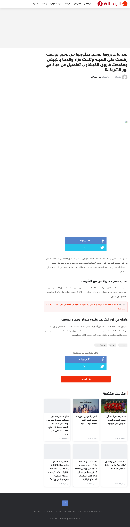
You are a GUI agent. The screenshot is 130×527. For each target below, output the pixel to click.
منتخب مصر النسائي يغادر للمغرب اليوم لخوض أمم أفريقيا (116, 420)
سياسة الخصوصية (95, 512)
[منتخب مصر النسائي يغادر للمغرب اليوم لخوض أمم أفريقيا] (114, 406)
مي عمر (112, 345)
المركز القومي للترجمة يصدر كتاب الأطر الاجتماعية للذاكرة (86, 420)
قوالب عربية (54, 518)
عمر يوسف (123, 345)
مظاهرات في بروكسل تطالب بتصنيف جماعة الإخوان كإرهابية (115, 465)
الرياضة (67, 4)
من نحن (58, 512)
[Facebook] (65, 503)
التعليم (35, 4)
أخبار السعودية (56, 4)
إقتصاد (44, 4)
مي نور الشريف (101, 345)
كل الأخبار (87, 4)
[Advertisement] (65, 28)
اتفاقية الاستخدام (70, 512)
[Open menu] (124, 3)
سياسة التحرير (35, 512)
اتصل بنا (83, 512)
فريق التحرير (48, 512)
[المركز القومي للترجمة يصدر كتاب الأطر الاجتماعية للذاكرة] (86, 406)
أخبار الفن (77, 4)
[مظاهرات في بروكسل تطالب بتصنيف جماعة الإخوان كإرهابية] (114, 451)
